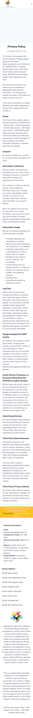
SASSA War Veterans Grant (12, 605)
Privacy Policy (7, 513)
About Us (16, 516)
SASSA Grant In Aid (9, 596)
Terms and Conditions (22, 513)
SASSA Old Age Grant (10, 600)
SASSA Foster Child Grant (12, 591)
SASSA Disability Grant (10, 587)
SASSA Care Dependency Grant (14, 578)
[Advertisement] (16, 25)
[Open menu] (31, 4)
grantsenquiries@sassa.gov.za (15, 532)
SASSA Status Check (10, 573)
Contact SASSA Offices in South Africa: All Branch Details (16, 509)
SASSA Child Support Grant (12, 582)
